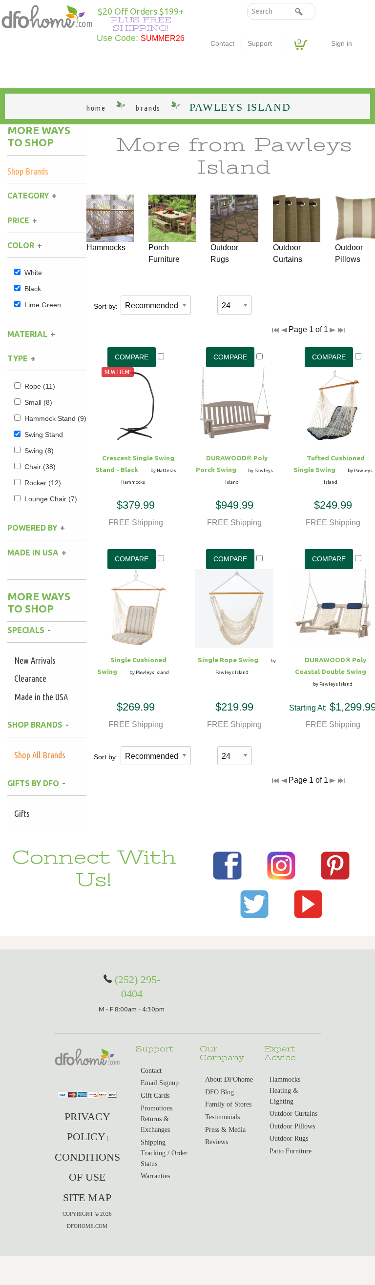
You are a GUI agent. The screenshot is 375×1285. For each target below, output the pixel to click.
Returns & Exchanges (155, 1124)
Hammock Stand (55, 418)
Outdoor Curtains (293, 1113)
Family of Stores (228, 1104)
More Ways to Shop (38, 136)
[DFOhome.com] (47, 16)
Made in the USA (41, 697)
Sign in (341, 43)
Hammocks (285, 1079)
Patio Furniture (291, 1151)
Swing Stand (43, 434)
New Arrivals (35, 660)
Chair (40, 467)
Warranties (155, 1176)
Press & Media (225, 1129)
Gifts (22, 813)
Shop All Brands (39, 755)
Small (38, 402)
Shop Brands (27, 171)
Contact (222, 43)
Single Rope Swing (228, 660)
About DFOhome (229, 1079)
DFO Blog (219, 1092)
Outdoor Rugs (289, 1138)
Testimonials (222, 1117)
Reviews (216, 1142)
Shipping (153, 1142)
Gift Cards (155, 1095)
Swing (39, 451)
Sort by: (106, 306)
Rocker (42, 483)
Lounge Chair (50, 499)
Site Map (87, 1197)
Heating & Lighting (284, 1096)
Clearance (30, 678)
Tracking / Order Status (164, 1158)
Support (260, 43)
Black (32, 289)
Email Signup (160, 1083)
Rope (39, 386)
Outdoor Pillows (292, 1126)
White (33, 273)
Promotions (156, 1108)
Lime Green (42, 305)
